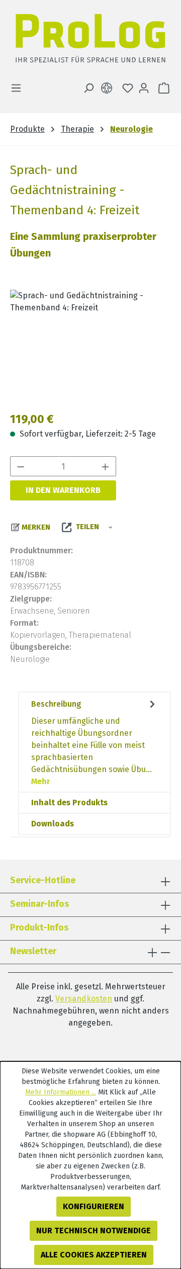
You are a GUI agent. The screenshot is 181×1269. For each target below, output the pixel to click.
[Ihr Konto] (144, 88)
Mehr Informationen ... (60, 1092)
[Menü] (19, 88)
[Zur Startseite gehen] (90, 41)
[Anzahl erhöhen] (105, 466)
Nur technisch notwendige (93, 1230)
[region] (90, 346)
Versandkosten (83, 998)
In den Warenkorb (63, 490)
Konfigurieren (93, 1206)
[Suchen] (88, 88)
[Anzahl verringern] (20, 466)
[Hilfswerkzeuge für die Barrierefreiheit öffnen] (109, 88)
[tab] (94, 742)
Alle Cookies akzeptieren (94, 1254)
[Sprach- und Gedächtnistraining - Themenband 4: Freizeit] (90, 346)
